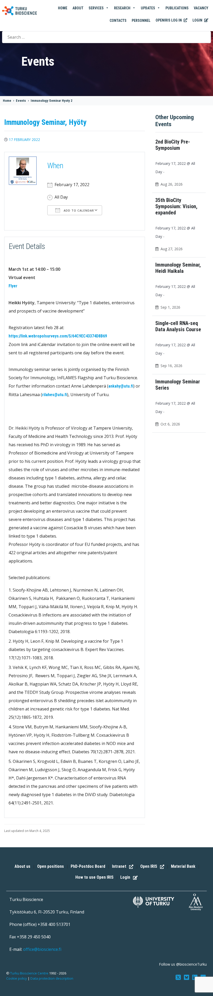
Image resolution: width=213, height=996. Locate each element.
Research (122, 8)
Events (21, 101)
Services (96, 8)
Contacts (118, 20)
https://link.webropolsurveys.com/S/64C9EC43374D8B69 (58, 336)
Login (197, 20)
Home (62, 8)
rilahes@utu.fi (54, 394)
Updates (148, 8)
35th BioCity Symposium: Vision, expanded (176, 206)
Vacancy (201, 8)
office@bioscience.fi (42, 949)
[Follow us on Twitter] (179, 976)
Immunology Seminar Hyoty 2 (51, 101)
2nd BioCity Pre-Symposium (172, 145)
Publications (177, 8)
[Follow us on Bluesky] (187, 976)
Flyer (13, 285)
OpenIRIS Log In (169, 20)
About (77, 8)
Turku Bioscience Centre (29, 973)
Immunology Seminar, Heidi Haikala (178, 268)
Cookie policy (16, 978)
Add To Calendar (78, 210)
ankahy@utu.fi (120, 386)
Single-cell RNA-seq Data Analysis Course (178, 326)
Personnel (141, 20)
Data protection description (51, 978)
